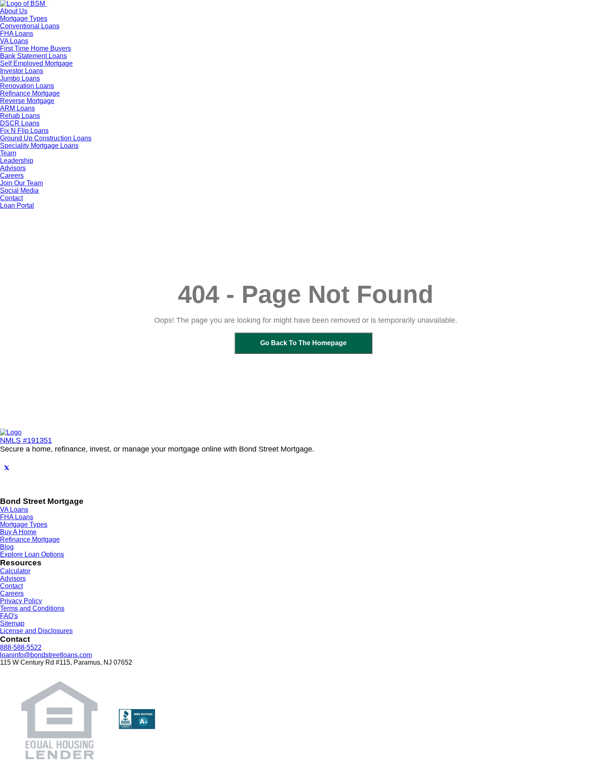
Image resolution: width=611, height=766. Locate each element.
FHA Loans (16, 33)
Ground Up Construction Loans (45, 138)
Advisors (13, 168)
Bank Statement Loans (33, 55)
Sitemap (12, 623)
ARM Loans (17, 108)
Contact (11, 197)
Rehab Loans (20, 115)
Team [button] (8, 153)
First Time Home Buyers (35, 48)
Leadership (16, 160)
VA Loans (14, 40)
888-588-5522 (21, 647)
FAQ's (9, 615)
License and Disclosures (36, 630)
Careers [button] (12, 175)
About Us (13, 11)
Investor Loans (21, 70)
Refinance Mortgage (30, 93)
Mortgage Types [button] (23, 18)
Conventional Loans (29, 25)
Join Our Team (21, 183)
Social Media (19, 190)
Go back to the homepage (303, 342)
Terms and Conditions (32, 608)
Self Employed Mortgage (36, 63)
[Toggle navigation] (47, 6)
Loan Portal (17, 205)
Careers (12, 593)
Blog (7, 546)
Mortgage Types (23, 524)
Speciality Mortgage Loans (39, 145)
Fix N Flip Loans (24, 130)
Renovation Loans (27, 85)
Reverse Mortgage (27, 100)
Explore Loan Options (32, 554)
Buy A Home (18, 531)
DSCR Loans (19, 123)
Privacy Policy (21, 600)
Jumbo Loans (20, 78)
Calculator (15, 570)
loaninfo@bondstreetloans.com (46, 654)
